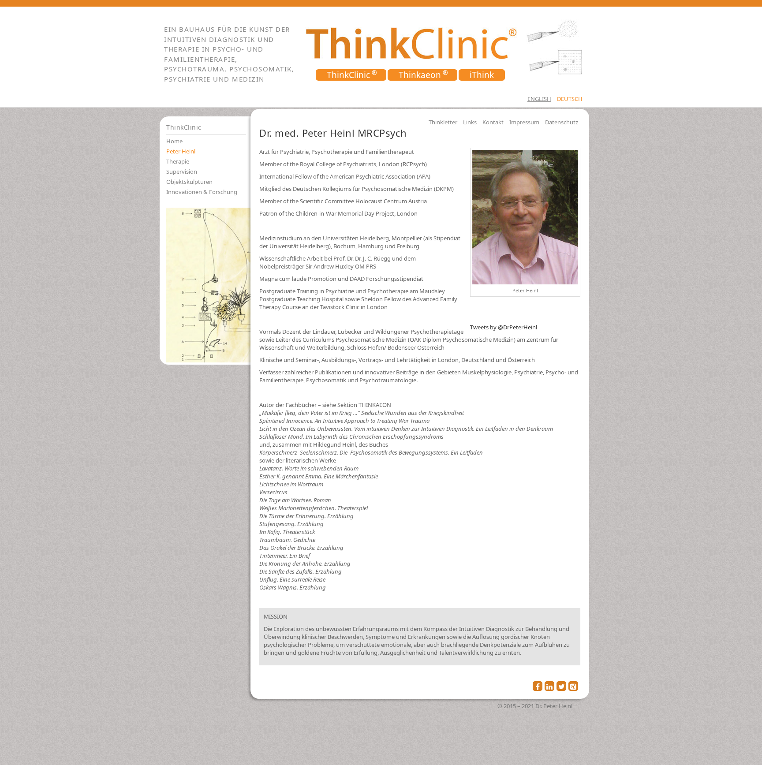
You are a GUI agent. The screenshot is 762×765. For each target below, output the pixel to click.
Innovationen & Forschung (201, 192)
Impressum (524, 122)
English (539, 99)
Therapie (177, 161)
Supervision (181, 171)
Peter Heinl (180, 151)
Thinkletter (443, 122)
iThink (482, 75)
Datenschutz (561, 122)
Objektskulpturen (189, 182)
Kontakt (493, 122)
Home (174, 141)
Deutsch (570, 99)
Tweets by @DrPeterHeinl (503, 327)
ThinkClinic (348, 75)
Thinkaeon (420, 75)
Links (470, 122)
